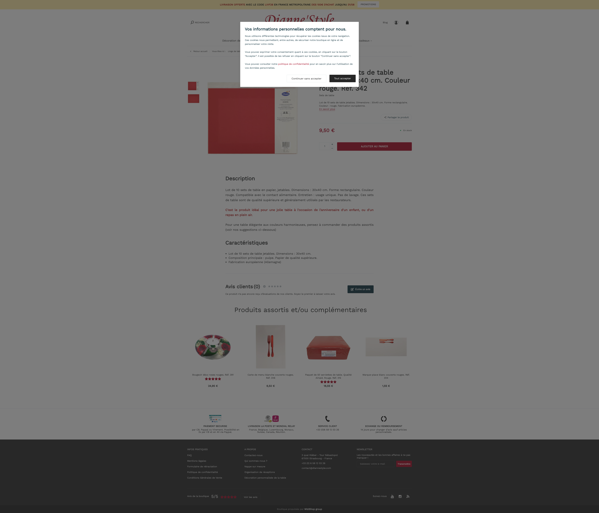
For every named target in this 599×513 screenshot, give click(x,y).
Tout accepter (342, 78)
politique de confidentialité (293, 64)
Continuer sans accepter (306, 78)
